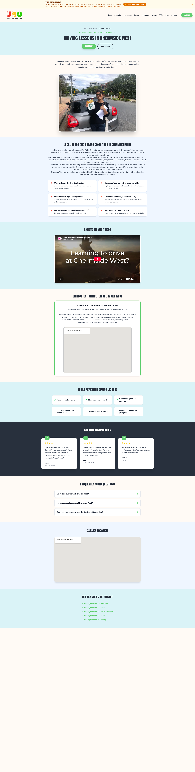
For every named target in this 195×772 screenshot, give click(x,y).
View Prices (105, 46)
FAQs (161, 15)
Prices (136, 15)
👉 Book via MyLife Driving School (135, 4)
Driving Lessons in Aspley (94, 607)
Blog (167, 15)
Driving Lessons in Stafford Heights (98, 611)
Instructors (128, 15)
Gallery (154, 15)
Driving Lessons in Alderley (95, 620)
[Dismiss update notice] (192, 4)
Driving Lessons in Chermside (96, 603)
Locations (145, 15)
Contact (174, 15)
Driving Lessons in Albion (94, 616)
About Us (117, 15)
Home (110, 15)
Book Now (187, 15)
